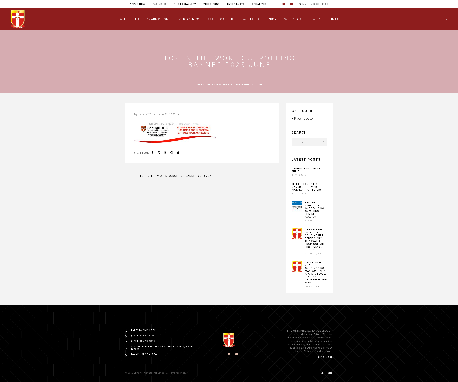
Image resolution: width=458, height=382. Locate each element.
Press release (303, 118)
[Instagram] (283, 4)
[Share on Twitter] (159, 153)
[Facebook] (276, 4)
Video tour (211, 4)
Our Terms (326, 373)
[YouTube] (291, 4)
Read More (325, 357)
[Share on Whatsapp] (178, 153)
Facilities (160, 4)
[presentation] (297, 206)
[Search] (447, 19)
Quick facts (236, 4)
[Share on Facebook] (152, 153)
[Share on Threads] (165, 153)
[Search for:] (305, 142)
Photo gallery (185, 4)
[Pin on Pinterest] (172, 153)
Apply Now (138, 4)
